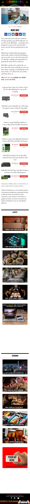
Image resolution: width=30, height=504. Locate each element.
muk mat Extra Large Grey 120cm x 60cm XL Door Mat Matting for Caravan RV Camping (15, 89)
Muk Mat (7, 77)
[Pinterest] (16, 34)
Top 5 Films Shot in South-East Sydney (17, 373)
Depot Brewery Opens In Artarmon (16, 442)
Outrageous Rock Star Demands (15, 390)
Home (9, 26)
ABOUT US (9, 495)
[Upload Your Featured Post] (15, 503)
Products (14, 26)
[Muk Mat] (5, 34)
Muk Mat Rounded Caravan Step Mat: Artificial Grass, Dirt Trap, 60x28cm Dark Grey (15, 157)
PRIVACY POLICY (19, 495)
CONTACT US (14, 495)
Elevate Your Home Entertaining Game (17, 281)
